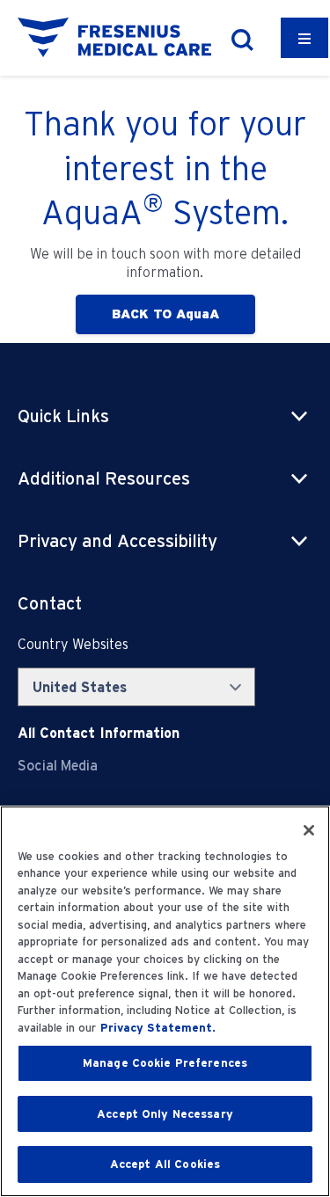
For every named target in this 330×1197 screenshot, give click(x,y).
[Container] (304, 38)
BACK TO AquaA (165, 314)
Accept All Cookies (165, 1164)
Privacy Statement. (158, 1027)
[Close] (309, 830)
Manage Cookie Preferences (165, 1062)
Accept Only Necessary (165, 1113)
